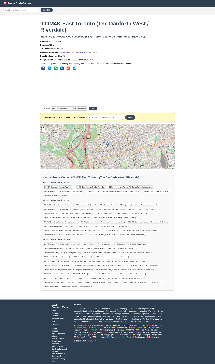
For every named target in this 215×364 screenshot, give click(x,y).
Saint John (116, 316)
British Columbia (58, 333)
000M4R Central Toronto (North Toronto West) (130, 244)
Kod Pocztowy (113, 332)
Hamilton (86, 311)
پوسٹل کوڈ (120, 330)
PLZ (116, 335)
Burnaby (157, 316)
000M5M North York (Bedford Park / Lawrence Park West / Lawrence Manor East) (125, 270)
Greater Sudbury (87, 316)
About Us (55, 311)
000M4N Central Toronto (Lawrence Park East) (112, 257)
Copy (93, 108)
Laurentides (132, 311)
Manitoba (55, 344)
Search (130, 117)
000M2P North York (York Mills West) (91, 278)
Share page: (45, 108)
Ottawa (94, 311)
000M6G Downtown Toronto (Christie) (96, 244)
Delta (94, 321)
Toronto (97, 309)
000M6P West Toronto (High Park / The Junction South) (143, 282)
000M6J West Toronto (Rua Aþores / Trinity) (134, 252)
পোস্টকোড (128, 337)
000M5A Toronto (93, 191)
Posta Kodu (98, 332)
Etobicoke (115, 314)
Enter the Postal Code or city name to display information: (65, 117)
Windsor (152, 311)
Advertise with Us (58, 318)
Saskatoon (79, 314)
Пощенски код (101, 337)
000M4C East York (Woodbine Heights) (87, 209)
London (101, 311)
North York (122, 311)
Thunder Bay (99, 319)
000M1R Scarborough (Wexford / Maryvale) (59, 282)
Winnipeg (123, 309)
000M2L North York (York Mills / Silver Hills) (59, 278)
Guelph (116, 321)
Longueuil (110, 319)
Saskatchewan (57, 346)
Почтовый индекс (84, 337)
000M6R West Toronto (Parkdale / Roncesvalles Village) (127, 278)
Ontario (54, 328)
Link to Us (55, 316)
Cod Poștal (127, 332)
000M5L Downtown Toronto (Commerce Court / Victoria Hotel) (103, 222)
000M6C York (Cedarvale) (82, 257)
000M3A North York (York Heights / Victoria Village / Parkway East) (122, 274)
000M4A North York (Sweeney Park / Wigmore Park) (62, 252)
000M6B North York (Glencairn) (84, 274)
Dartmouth (88, 319)
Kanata (100, 321)
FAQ (53, 321)
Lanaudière (143, 311)
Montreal (77, 311)
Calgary (115, 309)
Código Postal (106, 327)
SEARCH (47, 10)
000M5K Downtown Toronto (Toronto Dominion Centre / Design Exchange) (103, 226)
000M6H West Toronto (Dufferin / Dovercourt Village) (126, 261)
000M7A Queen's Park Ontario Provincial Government (138, 205)
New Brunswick (58, 339)
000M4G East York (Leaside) (114, 209)
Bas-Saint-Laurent (123, 319)
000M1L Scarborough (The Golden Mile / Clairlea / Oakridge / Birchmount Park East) (74, 261)
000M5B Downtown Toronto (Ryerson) (57, 205)
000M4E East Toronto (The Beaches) (133, 235)
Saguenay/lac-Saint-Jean (150, 314)
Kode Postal (81, 325)
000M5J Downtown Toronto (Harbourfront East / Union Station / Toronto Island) (72, 265)
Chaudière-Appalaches (129, 314)
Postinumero (141, 332)
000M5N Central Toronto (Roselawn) (57, 257)
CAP (96, 330)
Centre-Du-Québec (92, 314)
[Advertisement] (107, 88)
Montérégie (88, 309)
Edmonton (106, 309)
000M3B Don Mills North (112, 265)
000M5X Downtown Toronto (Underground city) (60, 222)
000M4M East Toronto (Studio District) (156, 191)
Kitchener (105, 314)
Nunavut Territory (58, 359)
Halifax (98, 316)
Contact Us (56, 313)
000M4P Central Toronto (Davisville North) (101, 235)
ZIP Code (96, 335)
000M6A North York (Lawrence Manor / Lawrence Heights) (99, 282)
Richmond (126, 316)
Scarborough (111, 311)
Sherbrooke (136, 319)
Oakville (147, 321)
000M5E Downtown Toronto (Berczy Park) (59, 226)
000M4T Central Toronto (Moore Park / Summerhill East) (64, 191)
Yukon (54, 361)
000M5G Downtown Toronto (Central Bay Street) (61, 213)
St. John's (138, 321)
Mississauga (150, 309)
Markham (146, 319)
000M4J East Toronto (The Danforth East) (90, 187)
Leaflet (172, 168)
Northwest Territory (59, 356)
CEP (148, 327)
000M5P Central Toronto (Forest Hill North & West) (62, 244)
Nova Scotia (56, 341)
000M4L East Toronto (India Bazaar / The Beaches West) (95, 205)
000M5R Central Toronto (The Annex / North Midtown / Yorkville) (66, 218)
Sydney (77, 321)
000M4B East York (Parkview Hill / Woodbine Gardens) (63, 235)
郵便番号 (107, 335)
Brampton (106, 316)
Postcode (107, 325)
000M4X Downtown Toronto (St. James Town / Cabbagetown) (131, 187)
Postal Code (120, 325)
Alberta (54, 336)
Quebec (55, 331)
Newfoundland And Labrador (59, 350)
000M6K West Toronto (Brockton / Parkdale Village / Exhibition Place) (68, 270)
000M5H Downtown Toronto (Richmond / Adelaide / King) (148, 222)
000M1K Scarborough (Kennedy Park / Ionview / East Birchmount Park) (69, 287)
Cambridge (78, 319)
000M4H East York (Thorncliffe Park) (57, 195)
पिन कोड (131, 330)
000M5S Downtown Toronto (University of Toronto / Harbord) (114, 218)
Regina (160, 311)
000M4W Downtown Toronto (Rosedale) (75, 52)
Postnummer (116, 337)
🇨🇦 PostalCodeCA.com (17, 3)
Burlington (149, 316)
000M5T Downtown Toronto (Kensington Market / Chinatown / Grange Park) (132, 230)
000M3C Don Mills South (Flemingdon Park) (100, 252)
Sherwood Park (127, 321)
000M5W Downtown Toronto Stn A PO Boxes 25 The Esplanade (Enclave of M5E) (73, 230)
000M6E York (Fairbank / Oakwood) (56, 274)
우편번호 (86, 332)
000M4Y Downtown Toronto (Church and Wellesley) (121, 191)
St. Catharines (137, 316)
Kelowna (108, 321)
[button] (107, 144)
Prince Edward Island (60, 353)
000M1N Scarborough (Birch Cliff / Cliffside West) (141, 265)
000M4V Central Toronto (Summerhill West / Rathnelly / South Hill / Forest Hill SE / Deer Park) (115, 213)
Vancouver (78, 309)
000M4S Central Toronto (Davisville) (56, 209)
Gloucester (86, 321)
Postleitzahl (95, 325)
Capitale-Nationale (136, 309)
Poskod (93, 327)
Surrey (76, 316)
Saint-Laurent (156, 319)
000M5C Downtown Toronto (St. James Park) (144, 209)
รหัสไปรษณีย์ (107, 330)
